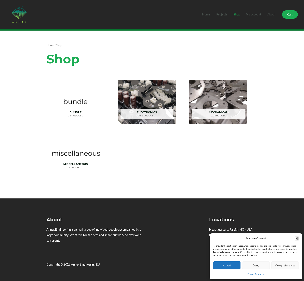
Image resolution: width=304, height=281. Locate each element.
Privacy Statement (256, 274)
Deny (256, 265)
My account (253, 14)
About (271, 14)
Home (206, 14)
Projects (221, 14)
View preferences (285, 265)
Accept (227, 265)
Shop (236, 14)
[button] (297, 238)
